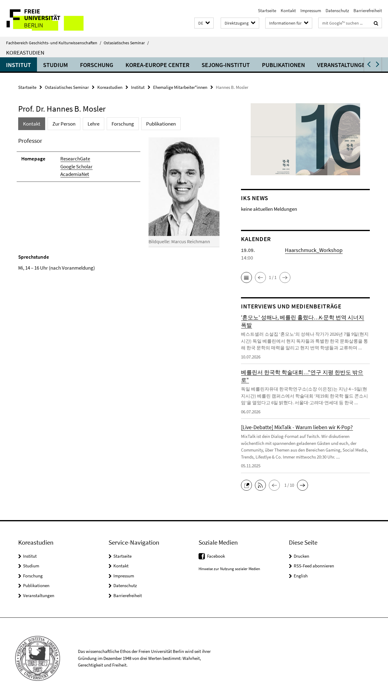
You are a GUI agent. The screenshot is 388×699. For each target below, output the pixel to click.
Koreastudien (25, 52)
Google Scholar (76, 166)
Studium (55, 65)
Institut (18, 65)
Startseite (267, 10)
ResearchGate (75, 158)
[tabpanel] (118, 204)
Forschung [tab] (123, 123)
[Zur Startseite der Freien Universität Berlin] (51, 18)
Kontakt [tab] (31, 123)
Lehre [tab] (93, 123)
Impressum (310, 10)
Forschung (96, 65)
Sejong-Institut (226, 65)
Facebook (216, 556)
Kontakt (288, 10)
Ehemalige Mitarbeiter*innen (180, 87)
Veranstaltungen (343, 65)
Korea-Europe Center (157, 65)
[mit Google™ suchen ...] (376, 23)
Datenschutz (337, 10)
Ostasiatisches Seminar (126, 43)
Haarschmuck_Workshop (314, 250)
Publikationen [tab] (161, 123)
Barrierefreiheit (367, 10)
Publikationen (283, 65)
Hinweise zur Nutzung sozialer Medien (229, 568)
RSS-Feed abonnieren (314, 566)
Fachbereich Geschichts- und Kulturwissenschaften (53, 43)
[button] (204, 23)
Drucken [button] (301, 556)
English (301, 576)
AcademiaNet (74, 174)
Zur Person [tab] (63, 123)
